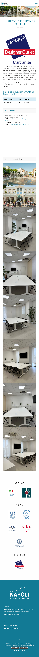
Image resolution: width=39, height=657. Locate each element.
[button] (19, 132)
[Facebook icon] (14, 650)
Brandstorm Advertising (27, 645)
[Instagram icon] (20, 650)
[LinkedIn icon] (18, 650)
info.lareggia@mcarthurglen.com (19, 124)
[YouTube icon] (16, 650)
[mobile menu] (36, 2)
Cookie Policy (24, 647)
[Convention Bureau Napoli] (5, 2)
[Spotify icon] (24, 650)
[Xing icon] (22, 650)
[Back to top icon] (19, 640)
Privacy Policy (14, 647)
